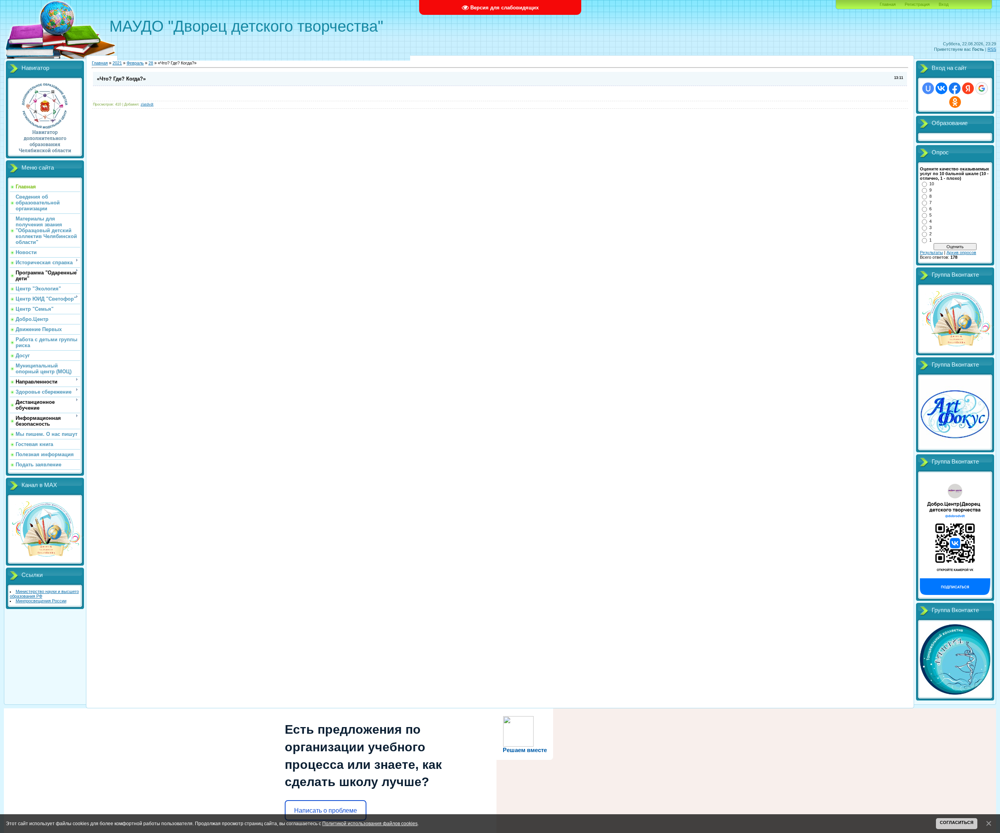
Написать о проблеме (325, 810)
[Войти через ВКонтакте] (941, 88)
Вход (943, 4)
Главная (888, 4)
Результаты (931, 252)
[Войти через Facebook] (955, 88)
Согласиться (956, 822)
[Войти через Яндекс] (968, 88)
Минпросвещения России (41, 600)
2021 (117, 63)
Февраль (135, 63)
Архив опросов (961, 252)
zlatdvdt (147, 104)
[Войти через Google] (981, 88)
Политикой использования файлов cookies (370, 823)
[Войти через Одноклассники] (955, 102)
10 (931, 183)
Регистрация (917, 4)
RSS (992, 49)
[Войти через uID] (928, 88)
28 (150, 63)
